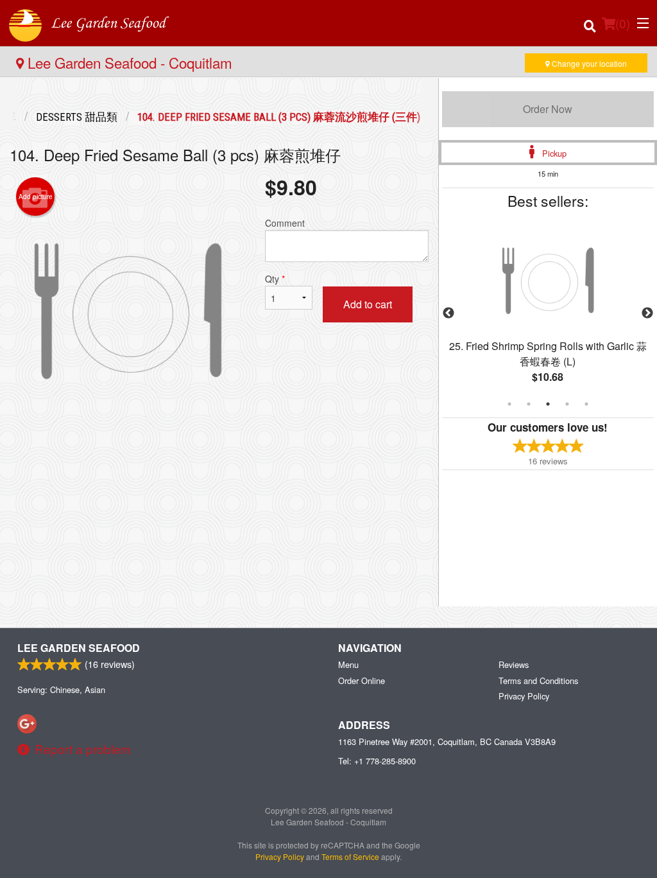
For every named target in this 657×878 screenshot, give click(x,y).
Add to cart (367, 304)
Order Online (361, 680)
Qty (275, 278)
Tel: (377, 761)
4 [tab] (567, 404)
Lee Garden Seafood (78, 647)
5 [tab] (586, 404)
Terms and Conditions (538, 680)
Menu (348, 664)
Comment (285, 222)
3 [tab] (548, 404)
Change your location (588, 63)
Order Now (547, 108)
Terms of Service (350, 856)
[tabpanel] (548, 313)
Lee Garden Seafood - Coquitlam (128, 62)
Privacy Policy (524, 696)
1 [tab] (509, 404)
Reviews (514, 664)
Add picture (36, 196)
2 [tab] (528, 404)
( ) (622, 22)
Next (647, 313)
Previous (448, 313)
